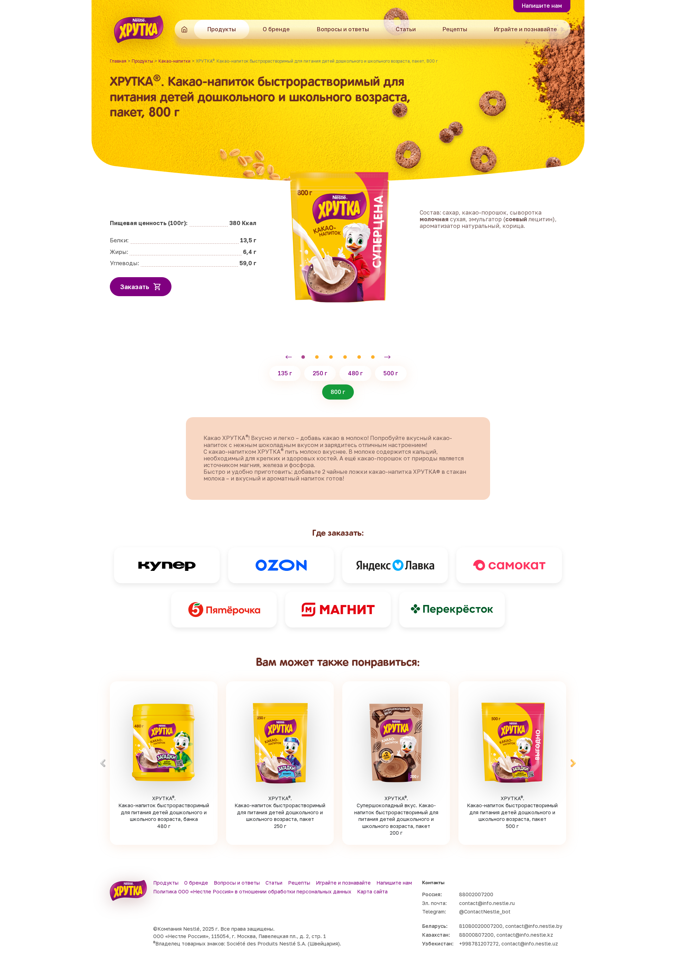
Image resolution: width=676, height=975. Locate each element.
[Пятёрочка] (224, 609)
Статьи (406, 29)
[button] (288, 357)
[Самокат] (509, 565)
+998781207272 (479, 944)
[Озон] (281, 565)
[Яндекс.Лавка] (395, 565)
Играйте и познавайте (525, 29)
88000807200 (476, 935)
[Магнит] (338, 609)
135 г (285, 373)
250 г (320, 373)
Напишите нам (542, 5)
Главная (184, 29)
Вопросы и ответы (343, 29)
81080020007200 (480, 926)
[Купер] (167, 565)
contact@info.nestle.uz (529, 944)
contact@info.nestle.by (533, 926)
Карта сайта (372, 891)
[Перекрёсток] (452, 609)
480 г (355, 373)
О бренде (276, 29)
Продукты (221, 29)
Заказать (134, 287)
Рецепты (455, 29)
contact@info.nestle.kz (524, 935)
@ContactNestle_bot (485, 912)
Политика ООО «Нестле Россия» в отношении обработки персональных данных (252, 891)
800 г (338, 391)
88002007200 (476, 894)
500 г (390, 373)
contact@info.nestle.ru (487, 903)
